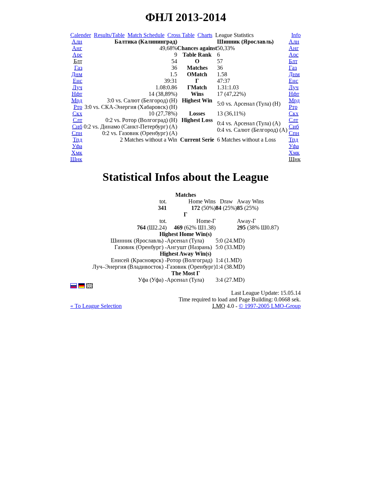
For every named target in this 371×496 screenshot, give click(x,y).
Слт (77, 120)
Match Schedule (146, 35)
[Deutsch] (81, 286)
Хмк (76, 153)
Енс (77, 81)
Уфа (77, 146)
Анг (77, 48)
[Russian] (73, 286)
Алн (77, 41)
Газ (78, 68)
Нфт (77, 94)
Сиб (77, 126)
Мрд (76, 100)
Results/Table (109, 35)
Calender (80, 35)
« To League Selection (96, 306)
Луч (77, 87)
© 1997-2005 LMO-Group (270, 306)
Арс (77, 55)
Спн (77, 133)
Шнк (76, 159)
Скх (77, 113)
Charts (204, 35)
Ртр (78, 107)
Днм (76, 74)
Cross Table (181, 35)
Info (296, 35)
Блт (293, 61)
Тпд (77, 140)
